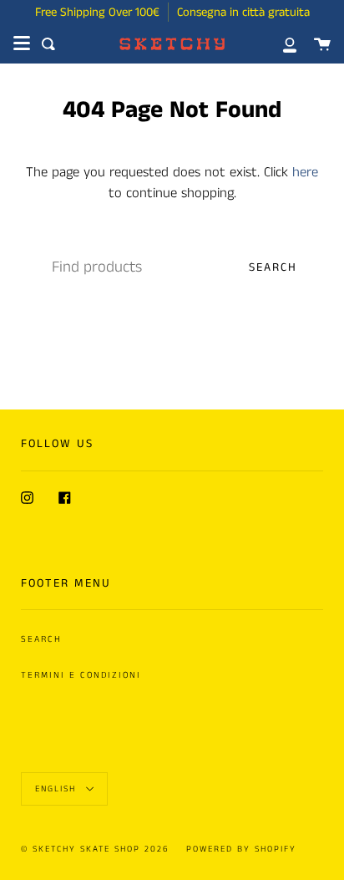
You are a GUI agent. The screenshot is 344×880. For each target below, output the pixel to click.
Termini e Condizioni (81, 675)
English (57, 789)
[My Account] (280, 44)
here (305, 172)
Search (273, 267)
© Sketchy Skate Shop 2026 (95, 849)
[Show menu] (22, 43)
